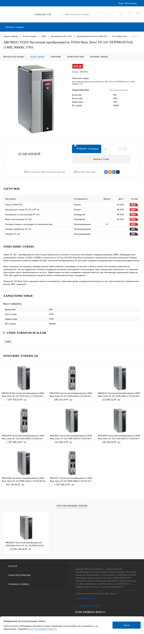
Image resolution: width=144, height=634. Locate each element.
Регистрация (131, 3)
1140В (8, 341)
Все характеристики (119, 90)
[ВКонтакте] (106, 172)
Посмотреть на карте (85, 598)
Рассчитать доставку (55, 172)
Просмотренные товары (72, 506)
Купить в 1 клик (101, 159)
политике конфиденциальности (43, 629)
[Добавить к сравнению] (65, 72)
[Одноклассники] (110, 172)
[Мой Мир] (114, 172)
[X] (118, 172)
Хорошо (126, 625)
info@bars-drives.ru (94, 612)
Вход (120, 3)
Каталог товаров (14, 27)
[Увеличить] (36, 99)
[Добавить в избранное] (65, 66)
